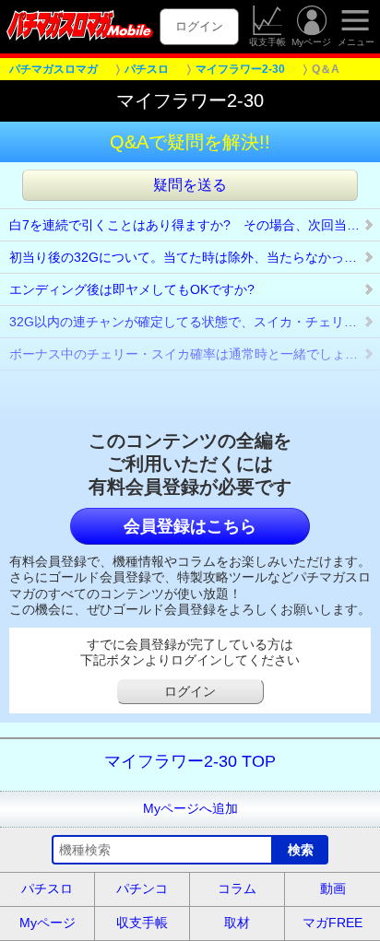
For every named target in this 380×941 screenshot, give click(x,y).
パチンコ (142, 888)
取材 (237, 922)
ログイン (199, 26)
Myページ (311, 42)
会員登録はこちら (190, 526)
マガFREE (332, 922)
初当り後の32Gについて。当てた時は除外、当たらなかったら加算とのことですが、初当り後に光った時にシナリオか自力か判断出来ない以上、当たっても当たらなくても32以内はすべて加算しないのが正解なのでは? (194, 257)
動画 (333, 888)
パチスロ (47, 888)
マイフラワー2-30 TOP (190, 761)
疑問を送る (190, 185)
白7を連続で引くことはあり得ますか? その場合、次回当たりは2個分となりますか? (194, 225)
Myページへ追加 (190, 808)
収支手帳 (267, 42)
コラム (237, 888)
